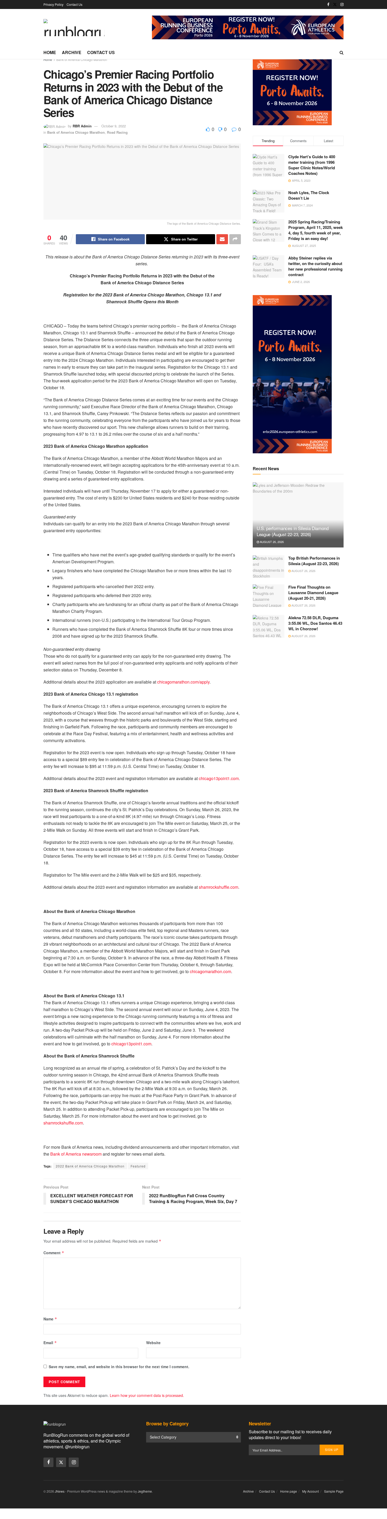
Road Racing (117, 132)
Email (50, 1342)
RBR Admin (82, 125)
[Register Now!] (248, 27)
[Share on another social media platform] (235, 239)
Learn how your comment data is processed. (147, 1395)
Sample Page (334, 1491)
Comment (53, 1252)
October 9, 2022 (113, 125)
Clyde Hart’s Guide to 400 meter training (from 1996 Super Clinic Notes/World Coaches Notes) (311, 165)
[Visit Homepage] (74, 27)
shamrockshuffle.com (218, 887)
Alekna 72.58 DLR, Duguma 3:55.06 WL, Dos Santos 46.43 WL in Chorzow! (315, 623)
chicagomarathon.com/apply (183, 682)
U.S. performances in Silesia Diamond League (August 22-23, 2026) (293, 531)
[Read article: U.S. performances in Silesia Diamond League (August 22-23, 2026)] (298, 514)
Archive (71, 52)
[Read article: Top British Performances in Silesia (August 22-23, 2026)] (268, 566)
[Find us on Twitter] (335, 4)
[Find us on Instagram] (342, 4)
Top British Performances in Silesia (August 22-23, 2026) (314, 560)
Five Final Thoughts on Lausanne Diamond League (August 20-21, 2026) (313, 592)
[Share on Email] (222, 239)
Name (50, 1318)
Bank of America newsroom (76, 1154)
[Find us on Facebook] (328, 4)
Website (153, 1342)
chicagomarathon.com (210, 971)
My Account (310, 1491)
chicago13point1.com (219, 778)
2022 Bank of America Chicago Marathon (90, 1166)
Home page (288, 1491)
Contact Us (74, 4)
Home (49, 52)
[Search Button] (342, 52)
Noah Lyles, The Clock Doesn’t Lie (308, 195)
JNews (59, 1491)
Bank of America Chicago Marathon (81, 59)
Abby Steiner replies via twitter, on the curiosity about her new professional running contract (315, 266)
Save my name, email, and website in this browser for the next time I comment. (119, 1366)
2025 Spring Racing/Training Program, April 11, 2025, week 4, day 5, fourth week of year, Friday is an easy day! (315, 230)
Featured (138, 1166)
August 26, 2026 (271, 542)
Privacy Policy (53, 4)
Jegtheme (145, 1491)
